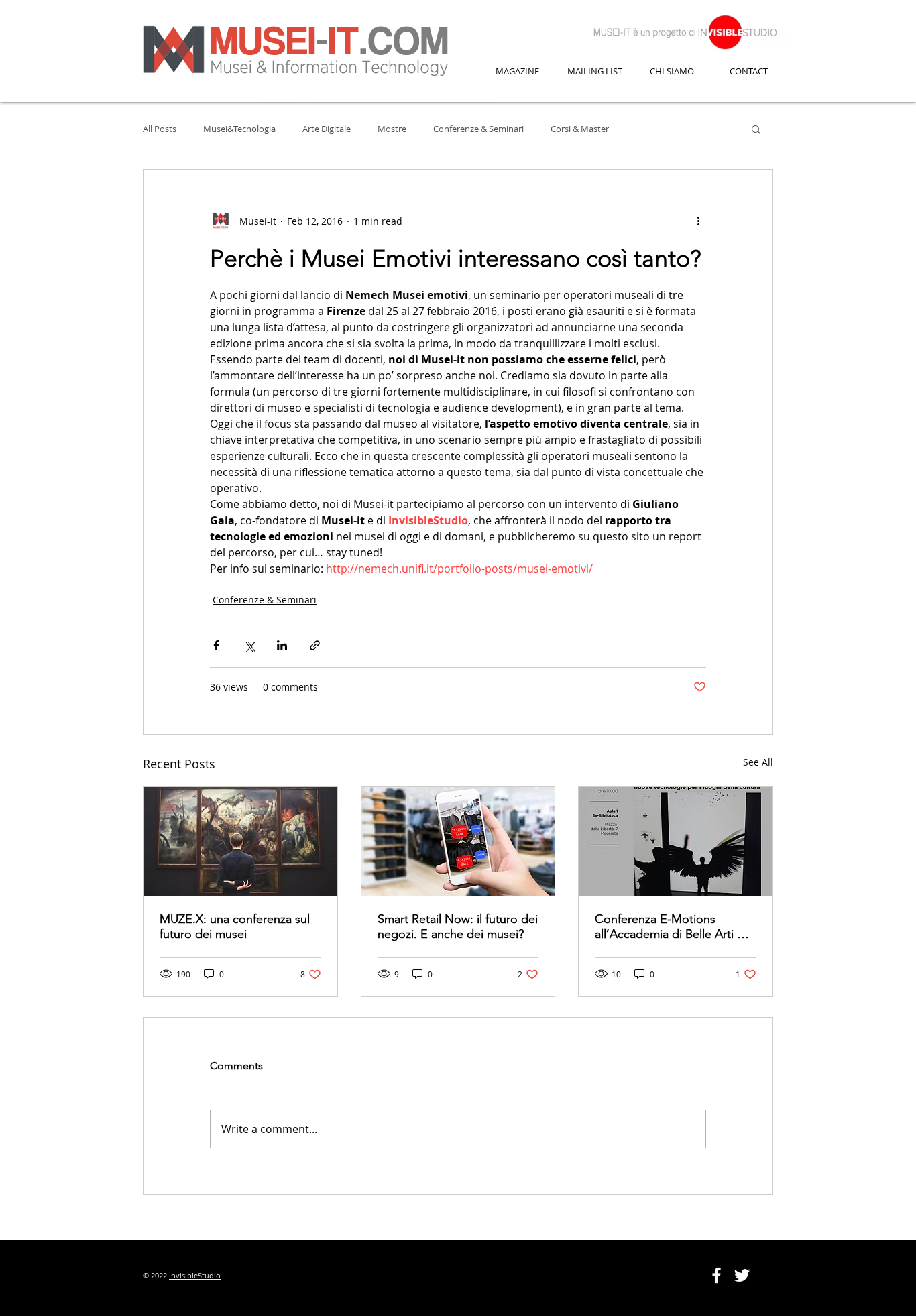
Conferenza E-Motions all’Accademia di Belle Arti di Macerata (671, 926)
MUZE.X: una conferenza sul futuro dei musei (235, 926)
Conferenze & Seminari (478, 129)
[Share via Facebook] (216, 645)
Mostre (392, 129)
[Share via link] (314, 645)
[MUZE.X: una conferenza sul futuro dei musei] (240, 841)
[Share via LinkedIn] (282, 645)
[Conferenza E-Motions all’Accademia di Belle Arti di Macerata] (675, 841)
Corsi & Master (580, 129)
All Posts (159, 129)
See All (758, 762)
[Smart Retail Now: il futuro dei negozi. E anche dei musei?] (458, 841)
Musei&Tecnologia (239, 129)
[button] (756, 128)
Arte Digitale (326, 129)
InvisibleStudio (195, 1275)
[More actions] (698, 221)
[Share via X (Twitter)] (249, 645)
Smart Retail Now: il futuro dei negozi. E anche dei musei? (458, 926)
